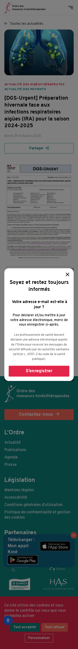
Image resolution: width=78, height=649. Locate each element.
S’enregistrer (39, 371)
